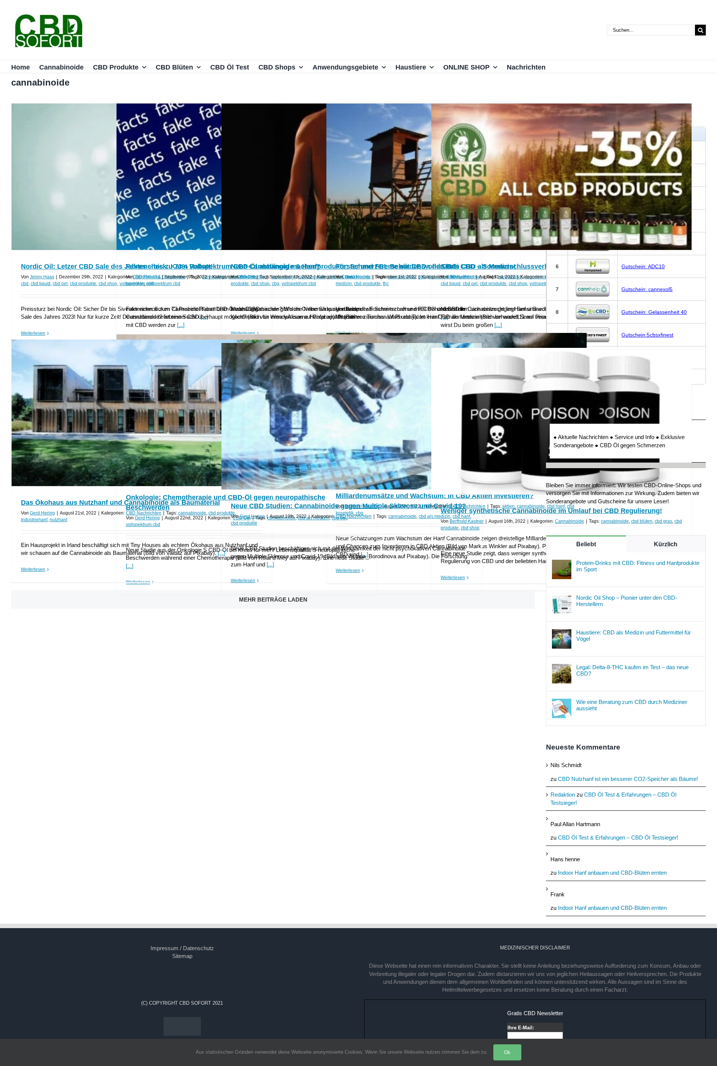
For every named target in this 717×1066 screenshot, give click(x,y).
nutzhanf (58, 519)
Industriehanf (34, 519)
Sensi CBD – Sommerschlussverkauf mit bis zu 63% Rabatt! (536, 266)
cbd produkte (83, 283)
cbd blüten (641, 521)
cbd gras (663, 521)
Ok (507, 1052)
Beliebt (586, 544)
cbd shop (108, 283)
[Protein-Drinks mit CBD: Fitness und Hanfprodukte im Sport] (561, 563)
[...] (180, 325)
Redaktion (562, 794)
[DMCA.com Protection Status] (182, 1021)
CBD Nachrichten (143, 513)
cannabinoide (192, 513)
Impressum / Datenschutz (182, 948)
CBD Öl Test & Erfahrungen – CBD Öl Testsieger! (618, 837)
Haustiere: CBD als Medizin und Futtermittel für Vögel (633, 635)
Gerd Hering (147, 276)
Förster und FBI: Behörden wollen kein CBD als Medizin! (426, 266)
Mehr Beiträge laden (273, 599)
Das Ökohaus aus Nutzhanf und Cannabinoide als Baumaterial (120, 502)
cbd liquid (40, 283)
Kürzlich (665, 544)
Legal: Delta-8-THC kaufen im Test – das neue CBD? (632, 670)
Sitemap (182, 956)
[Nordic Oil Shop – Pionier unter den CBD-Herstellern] (561, 598)
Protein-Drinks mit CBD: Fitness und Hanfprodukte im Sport (637, 566)
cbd (24, 283)
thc (386, 283)
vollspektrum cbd (163, 283)
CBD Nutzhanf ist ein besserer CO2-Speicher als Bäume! (628, 779)
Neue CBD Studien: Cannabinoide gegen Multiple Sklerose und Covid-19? (348, 506)
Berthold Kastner (467, 521)
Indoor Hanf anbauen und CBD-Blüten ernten (612, 872)
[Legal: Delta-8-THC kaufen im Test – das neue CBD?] (561, 668)
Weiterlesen (33, 333)
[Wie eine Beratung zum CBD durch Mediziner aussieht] (561, 702)
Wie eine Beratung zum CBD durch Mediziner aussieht (631, 705)
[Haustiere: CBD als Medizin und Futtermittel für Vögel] (561, 633)
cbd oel (60, 283)
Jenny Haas (42, 276)
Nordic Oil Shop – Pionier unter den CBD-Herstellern (626, 600)
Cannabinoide (569, 521)
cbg (275, 283)
